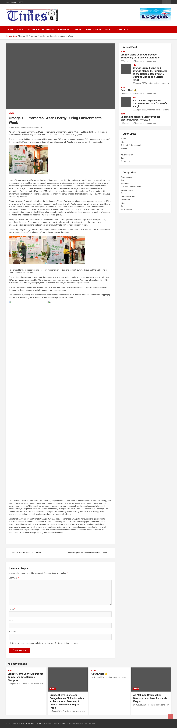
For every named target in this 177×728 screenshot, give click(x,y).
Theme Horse (59, 723)
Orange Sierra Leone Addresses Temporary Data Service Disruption (140, 56)
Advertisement (93, 29)
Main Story (125, 200)
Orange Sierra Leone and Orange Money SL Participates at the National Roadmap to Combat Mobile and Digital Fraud (150, 73)
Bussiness (63, 29)
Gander (77, 29)
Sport (108, 29)
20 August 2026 (127, 93)
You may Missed (17, 663)
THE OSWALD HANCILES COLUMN (26, 553)
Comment (14, 578)
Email (12, 620)
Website (12, 632)
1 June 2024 (14, 128)
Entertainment (127, 190)
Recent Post (129, 47)
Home (10, 29)
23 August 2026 (139, 83)
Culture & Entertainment (40, 29)
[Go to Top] (170, 716)
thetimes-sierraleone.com (31, 128)
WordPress (90, 723)
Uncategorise (126, 209)
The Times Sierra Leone (31, 723)
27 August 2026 (127, 61)
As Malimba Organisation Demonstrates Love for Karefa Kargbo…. (150, 103)
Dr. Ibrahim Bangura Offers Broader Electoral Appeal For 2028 (140, 118)
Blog (122, 180)
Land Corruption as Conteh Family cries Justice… (87, 553)
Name (12, 609)
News (20, 29)
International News (129, 196)
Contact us (122, 29)
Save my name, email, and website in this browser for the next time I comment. (46, 643)
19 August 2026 (127, 123)
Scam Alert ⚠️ (129, 90)
